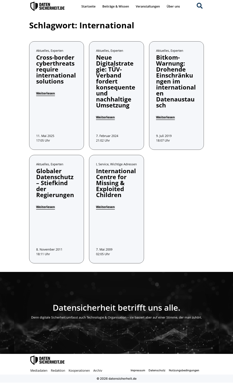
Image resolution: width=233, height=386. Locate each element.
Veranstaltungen (148, 6)
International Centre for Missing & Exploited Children (116, 183)
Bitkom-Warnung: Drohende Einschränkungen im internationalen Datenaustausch (176, 81)
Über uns (173, 6)
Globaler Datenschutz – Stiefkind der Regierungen (55, 183)
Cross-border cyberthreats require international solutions (56, 69)
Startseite (88, 6)
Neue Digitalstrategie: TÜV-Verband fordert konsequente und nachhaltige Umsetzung (115, 81)
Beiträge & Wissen (115, 6)
